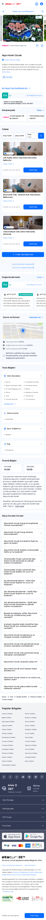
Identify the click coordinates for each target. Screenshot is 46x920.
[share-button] (42, 46)
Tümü (39, 110)
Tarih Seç (33, 170)
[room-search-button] (41, 136)
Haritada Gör (35, 317)
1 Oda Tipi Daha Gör (24, 254)
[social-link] (4, 777)
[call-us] (37, 4)
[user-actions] (42, 4)
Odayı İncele (7, 164)
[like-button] (37, 46)
